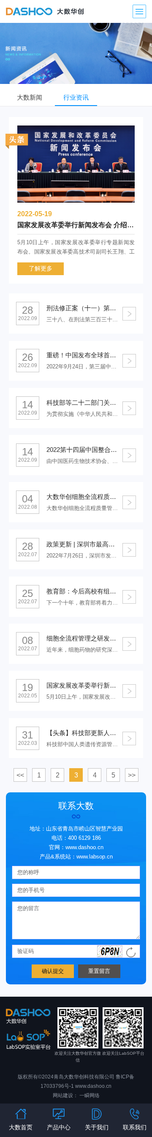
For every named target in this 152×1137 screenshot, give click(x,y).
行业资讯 (76, 97)
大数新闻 (29, 97)
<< (20, 775)
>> (132, 775)
